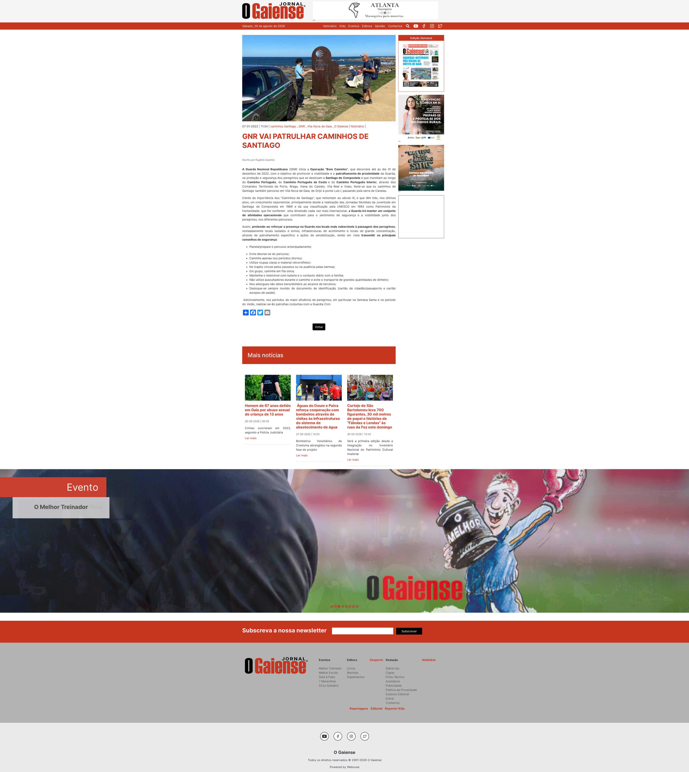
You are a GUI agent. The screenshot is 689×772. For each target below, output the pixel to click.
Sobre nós (392, 668)
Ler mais (250, 438)
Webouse (353, 767)
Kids (342, 26)
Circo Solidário (329, 685)
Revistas (352, 672)
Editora (367, 26)
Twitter (441, 26)
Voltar (319, 327)
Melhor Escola (328, 672)
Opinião (380, 26)
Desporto (376, 660)
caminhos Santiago (283, 126)
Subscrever (409, 631)
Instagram (433, 26)
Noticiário (330, 26)
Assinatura (393, 681)
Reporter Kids (395, 708)
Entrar (390, 698)
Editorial (376, 708)
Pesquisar (409, 26)
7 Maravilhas (327, 681)
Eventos (353, 26)
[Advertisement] (421, 216)
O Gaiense (341, 126)
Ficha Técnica (395, 677)
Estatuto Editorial (397, 694)
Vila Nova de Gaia (319, 126)
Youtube (417, 26)
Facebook (425, 26)
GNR (302, 126)
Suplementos (355, 677)
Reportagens (359, 708)
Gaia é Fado (327, 677)
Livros (351, 668)
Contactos (395, 26)
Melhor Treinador (330, 668)
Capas (390, 672)
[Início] (274, 11)
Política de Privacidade (401, 690)
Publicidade (394, 685)
